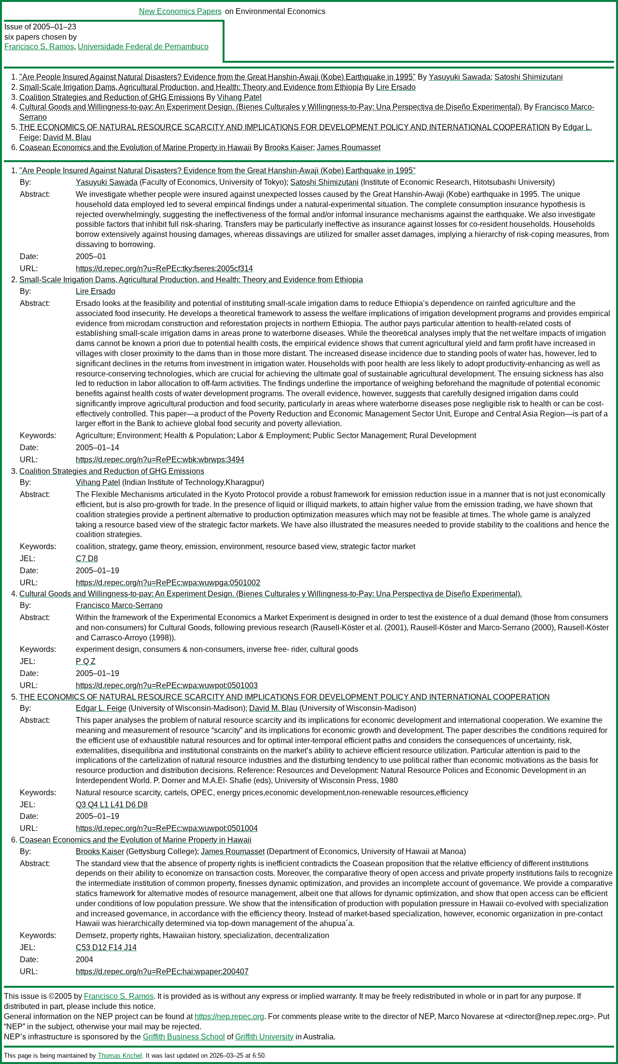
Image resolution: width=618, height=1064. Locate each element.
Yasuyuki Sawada (460, 77)
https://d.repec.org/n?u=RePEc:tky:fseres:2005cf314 (164, 268)
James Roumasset (348, 147)
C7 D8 (87, 558)
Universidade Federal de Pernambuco (143, 46)
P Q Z (86, 661)
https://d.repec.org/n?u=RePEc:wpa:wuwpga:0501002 (168, 583)
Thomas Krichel (120, 1055)
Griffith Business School (184, 1037)
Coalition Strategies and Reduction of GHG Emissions (111, 97)
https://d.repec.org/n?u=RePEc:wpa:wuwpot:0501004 (167, 828)
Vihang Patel (239, 97)
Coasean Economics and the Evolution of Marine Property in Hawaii (135, 147)
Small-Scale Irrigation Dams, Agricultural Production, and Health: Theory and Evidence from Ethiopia (191, 87)
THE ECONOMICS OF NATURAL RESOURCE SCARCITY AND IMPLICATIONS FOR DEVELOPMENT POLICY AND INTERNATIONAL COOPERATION (284, 127)
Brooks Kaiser (289, 147)
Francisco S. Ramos (39, 46)
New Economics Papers (180, 11)
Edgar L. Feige (101, 708)
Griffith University (264, 1037)
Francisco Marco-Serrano (119, 605)
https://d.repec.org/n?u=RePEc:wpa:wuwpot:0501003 (167, 685)
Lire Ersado (396, 87)
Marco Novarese (466, 1016)
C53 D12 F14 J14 (106, 947)
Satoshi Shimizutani (528, 77)
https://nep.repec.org (229, 1016)
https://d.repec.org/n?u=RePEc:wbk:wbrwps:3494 (160, 460)
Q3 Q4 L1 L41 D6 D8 (112, 805)
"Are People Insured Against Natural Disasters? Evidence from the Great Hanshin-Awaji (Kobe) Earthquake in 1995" (217, 77)
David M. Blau (67, 137)
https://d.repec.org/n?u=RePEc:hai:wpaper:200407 (162, 971)
